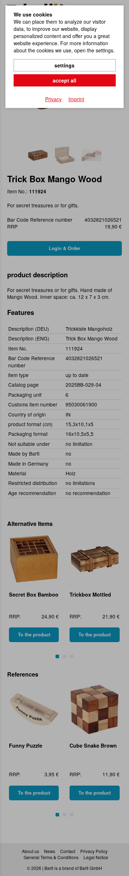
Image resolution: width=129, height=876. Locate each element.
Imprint (76, 99)
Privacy (53, 99)
